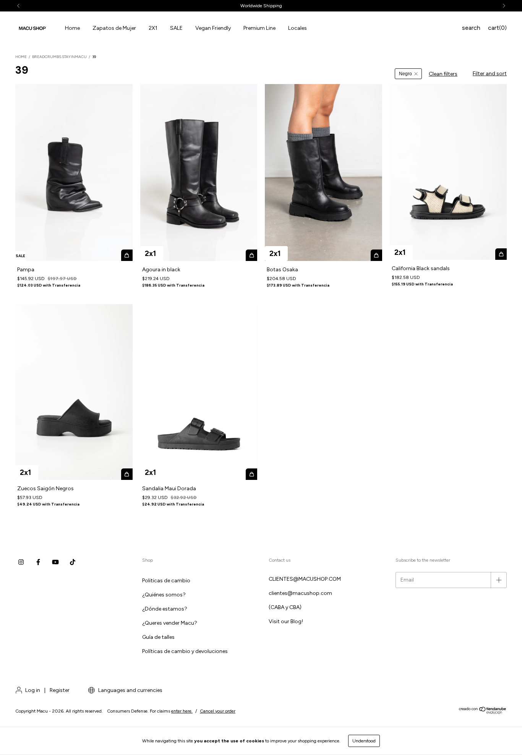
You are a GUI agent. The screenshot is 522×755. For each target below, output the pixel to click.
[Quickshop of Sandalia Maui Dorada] (251, 474)
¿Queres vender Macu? (169, 623)
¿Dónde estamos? (164, 609)
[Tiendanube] (483, 712)
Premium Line (259, 28)
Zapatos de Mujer (114, 28)
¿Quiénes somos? (164, 594)
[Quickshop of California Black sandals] (501, 254)
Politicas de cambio (166, 580)
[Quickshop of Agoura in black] (251, 255)
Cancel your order (217, 711)
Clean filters (443, 74)
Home (72, 28)
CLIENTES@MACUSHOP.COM (305, 579)
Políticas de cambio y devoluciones (185, 651)
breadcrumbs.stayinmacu (59, 56)
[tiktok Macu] (72, 562)
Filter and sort (490, 73)
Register (60, 690)
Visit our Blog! (286, 621)
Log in (32, 690)
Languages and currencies (129, 690)
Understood (364, 741)
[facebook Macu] (38, 562)
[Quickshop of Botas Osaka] (376, 255)
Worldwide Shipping (261, 5)
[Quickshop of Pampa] (127, 255)
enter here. (182, 711)
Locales (297, 28)
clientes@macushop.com (300, 593)
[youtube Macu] (55, 562)
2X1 (153, 28)
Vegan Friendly (213, 28)
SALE (176, 28)
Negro (405, 73)
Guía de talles (158, 637)
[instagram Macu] (21, 562)
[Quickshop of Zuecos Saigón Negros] (127, 474)
